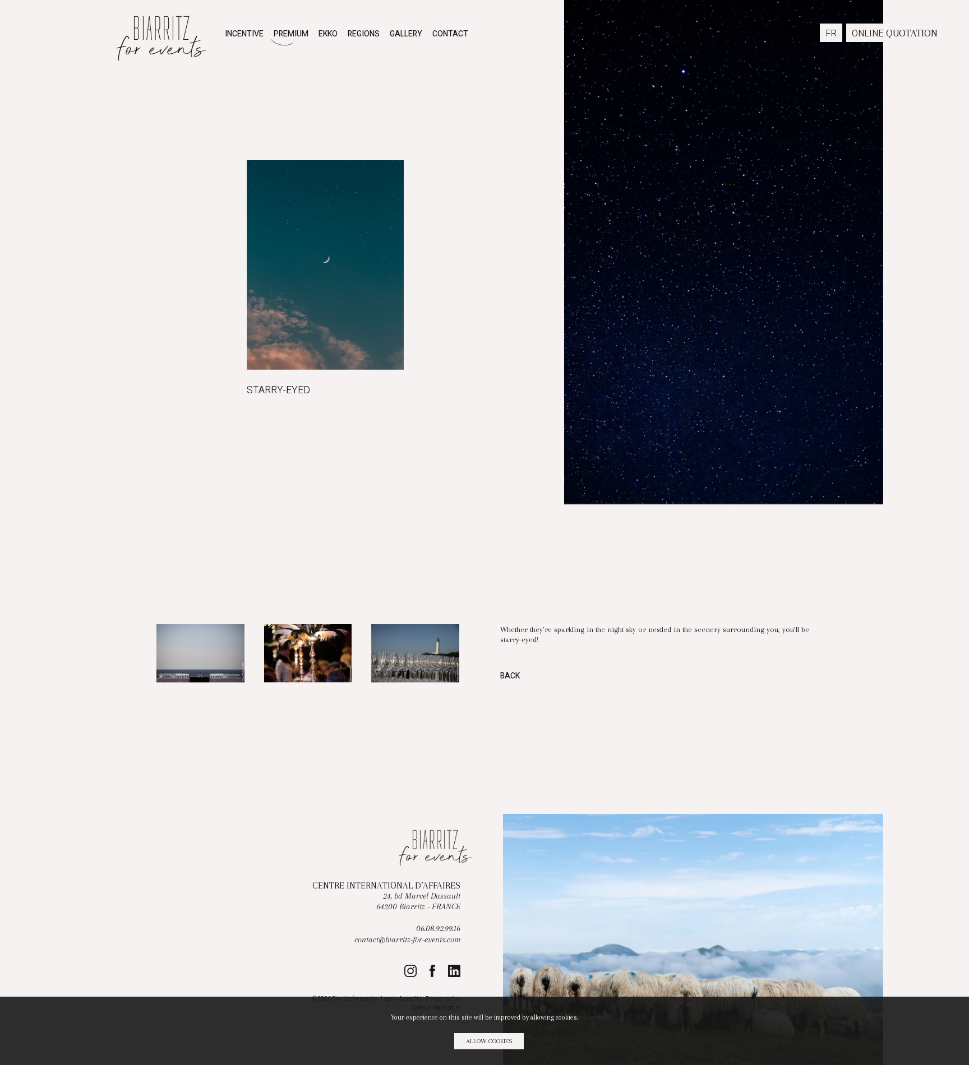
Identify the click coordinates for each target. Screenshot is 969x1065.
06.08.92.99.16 (438, 928)
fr (831, 33)
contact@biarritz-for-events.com (407, 940)
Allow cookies (489, 1041)
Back (510, 676)
